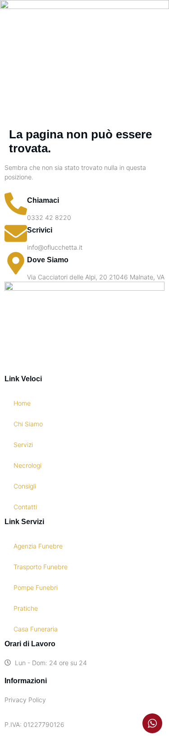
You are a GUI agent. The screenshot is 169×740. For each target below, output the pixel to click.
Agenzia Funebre (38, 546)
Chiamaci (43, 200)
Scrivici (39, 230)
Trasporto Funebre (41, 567)
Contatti (25, 507)
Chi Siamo (28, 424)
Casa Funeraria (36, 629)
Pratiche (26, 608)
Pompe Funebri (36, 587)
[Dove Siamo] (16, 263)
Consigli (25, 486)
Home (22, 403)
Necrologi (27, 465)
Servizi (23, 444)
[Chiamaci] (16, 203)
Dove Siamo (48, 260)
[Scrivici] (16, 233)
